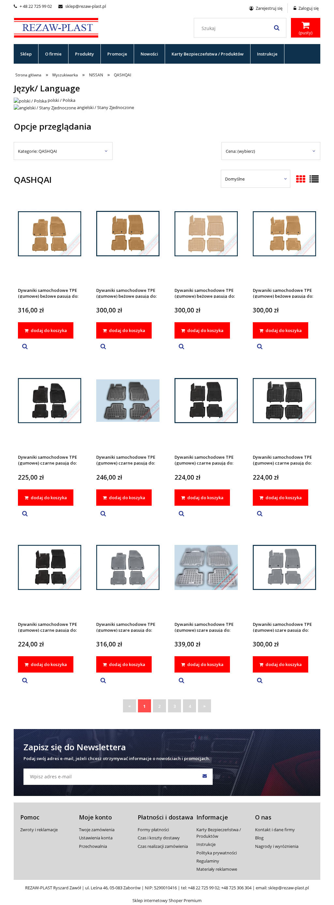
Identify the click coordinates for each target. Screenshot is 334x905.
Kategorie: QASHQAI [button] (37, 151)
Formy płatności (153, 830)
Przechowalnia (93, 846)
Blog (259, 838)
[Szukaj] (276, 28)
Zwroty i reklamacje (39, 830)
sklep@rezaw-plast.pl (82, 6)
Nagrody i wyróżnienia (276, 846)
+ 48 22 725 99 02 (33, 6)
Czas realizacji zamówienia (163, 846)
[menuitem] (26, 54)
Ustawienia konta (96, 838)
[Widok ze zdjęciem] (300, 179)
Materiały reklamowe (216, 869)
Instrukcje (206, 844)
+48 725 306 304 (236, 888)
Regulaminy (207, 861)
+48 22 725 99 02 (203, 888)
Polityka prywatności (216, 853)
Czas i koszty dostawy (159, 838)
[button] (25, 347)
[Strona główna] (56, 27)
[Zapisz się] (204, 777)
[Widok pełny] (314, 179)
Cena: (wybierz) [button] (240, 151)
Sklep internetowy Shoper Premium (167, 900)
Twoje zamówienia (96, 830)
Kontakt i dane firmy (275, 830)
